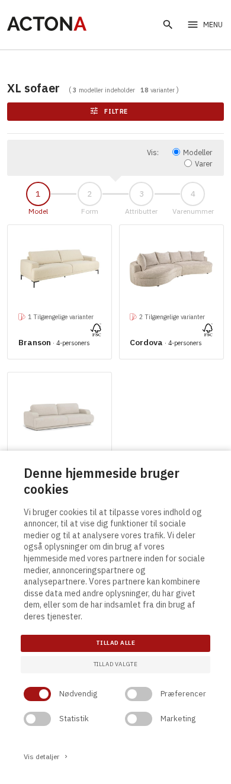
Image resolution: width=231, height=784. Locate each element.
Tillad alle (115, 643)
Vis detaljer (46, 756)
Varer (203, 163)
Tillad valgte (116, 664)
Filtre (109, 111)
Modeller (197, 152)
